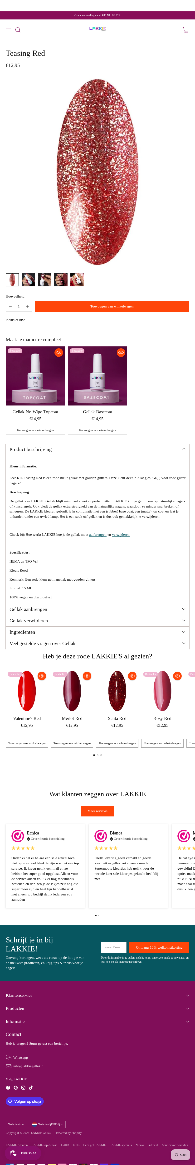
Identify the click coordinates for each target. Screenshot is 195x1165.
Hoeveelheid (15, 296)
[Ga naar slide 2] (97, 755)
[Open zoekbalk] (18, 30)
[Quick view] (58, 352)
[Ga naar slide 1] (94, 755)
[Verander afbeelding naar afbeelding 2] (28, 279)
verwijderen (121, 534)
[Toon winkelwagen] (185, 30)
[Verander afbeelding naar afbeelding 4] (61, 279)
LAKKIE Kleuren (17, 1145)
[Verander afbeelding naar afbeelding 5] (77, 279)
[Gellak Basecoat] (97, 375)
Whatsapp (20, 1057)
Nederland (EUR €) (49, 1124)
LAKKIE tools (70, 1145)
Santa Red (117, 718)
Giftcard (153, 1145)
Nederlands (14, 1124)
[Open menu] (8, 30)
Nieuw (140, 1145)
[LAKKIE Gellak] (97, 29)
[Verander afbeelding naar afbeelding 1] (12, 279)
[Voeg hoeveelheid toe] (27, 306)
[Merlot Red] (72, 691)
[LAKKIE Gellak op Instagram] (23, 1088)
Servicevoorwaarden (175, 1145)
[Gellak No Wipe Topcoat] (35, 375)
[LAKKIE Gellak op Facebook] (8, 1088)
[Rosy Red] (162, 691)
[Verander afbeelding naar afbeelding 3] (44, 279)
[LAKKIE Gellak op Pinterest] (16, 1088)
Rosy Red (162, 718)
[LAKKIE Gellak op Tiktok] (31, 1088)
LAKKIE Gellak (41, 1133)
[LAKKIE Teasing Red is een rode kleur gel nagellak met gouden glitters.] (97, 172)
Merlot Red (72, 718)
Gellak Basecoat (97, 411)
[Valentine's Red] (27, 691)
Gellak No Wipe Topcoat (35, 411)
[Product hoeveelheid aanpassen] (10, 306)
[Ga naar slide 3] (101, 755)
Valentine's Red (27, 718)
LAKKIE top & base (44, 1145)
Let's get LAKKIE (94, 1145)
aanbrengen (98, 534)
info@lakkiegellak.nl (28, 1066)
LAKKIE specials (121, 1145)
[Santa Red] (117, 691)
